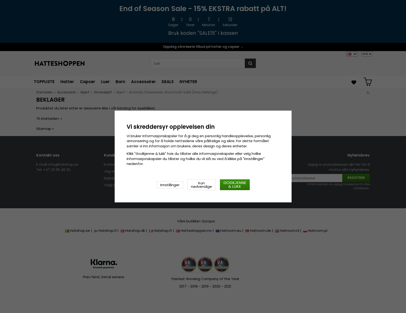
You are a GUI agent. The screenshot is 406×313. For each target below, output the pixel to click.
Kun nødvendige (201, 185)
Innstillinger (170, 184)
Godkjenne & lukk (234, 184)
